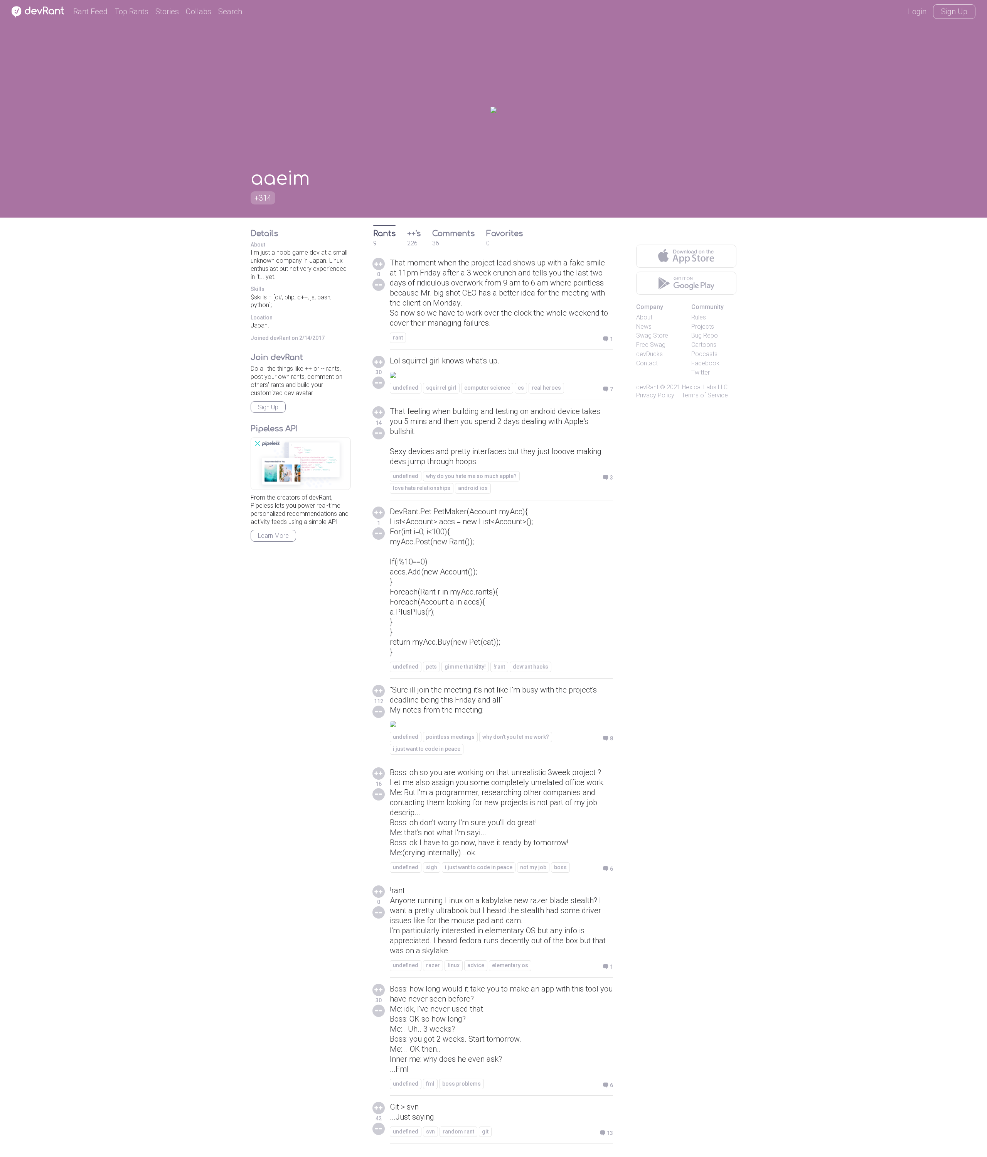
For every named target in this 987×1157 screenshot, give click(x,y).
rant (398, 337)
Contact (647, 363)
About (644, 317)
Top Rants (131, 11)
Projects (702, 326)
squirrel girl (441, 388)
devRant (647, 387)
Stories (167, 11)
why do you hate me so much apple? (471, 476)
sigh (431, 867)
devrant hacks (530, 667)
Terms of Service (705, 395)
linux (454, 965)
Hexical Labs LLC (705, 387)
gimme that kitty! (465, 667)
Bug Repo (704, 335)
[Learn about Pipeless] (301, 463)
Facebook (705, 363)
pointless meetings (450, 737)
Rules (698, 317)
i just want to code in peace (426, 749)
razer (433, 965)
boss (560, 867)
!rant (499, 667)
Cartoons (703, 344)
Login (917, 11)
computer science (487, 388)
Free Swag (650, 344)
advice (475, 965)
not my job (533, 867)
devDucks (649, 354)
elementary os (510, 965)
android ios (473, 488)
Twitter (700, 372)
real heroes (546, 388)
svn (430, 1131)
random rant (458, 1131)
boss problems (461, 1084)
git (485, 1131)
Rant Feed (90, 11)
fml (430, 1084)
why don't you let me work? (515, 737)
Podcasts (704, 354)
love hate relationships (421, 488)
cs (521, 388)
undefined (405, 388)
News (644, 326)
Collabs (198, 11)
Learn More (273, 535)
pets (431, 667)
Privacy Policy (655, 395)
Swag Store (652, 335)
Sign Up (954, 11)
